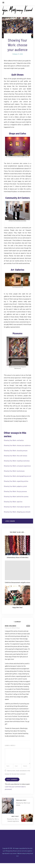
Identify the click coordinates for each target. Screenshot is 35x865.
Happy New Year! (17, 607)
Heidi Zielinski (10, 626)
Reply (28, 625)
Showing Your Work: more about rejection (17, 507)
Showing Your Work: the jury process (15, 491)
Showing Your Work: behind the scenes (16, 496)
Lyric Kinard (10, 521)
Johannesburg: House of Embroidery (17, 557)
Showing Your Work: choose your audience (17, 445)
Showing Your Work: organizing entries (16, 481)
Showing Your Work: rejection (13, 501)
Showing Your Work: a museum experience (17, 466)
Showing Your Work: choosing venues (15, 450)
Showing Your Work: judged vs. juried (15, 486)
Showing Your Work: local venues (14, 471)
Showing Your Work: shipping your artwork (17, 512)
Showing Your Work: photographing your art (17, 476)
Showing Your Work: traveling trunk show (17, 461)
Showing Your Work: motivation (14, 440)
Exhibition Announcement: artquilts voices (17, 582)
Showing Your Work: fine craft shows (15, 456)
